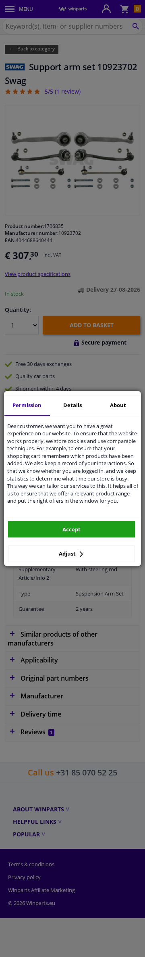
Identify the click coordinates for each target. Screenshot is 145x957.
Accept (71, 529)
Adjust (68, 553)
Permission (26, 405)
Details (72, 405)
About (118, 405)
